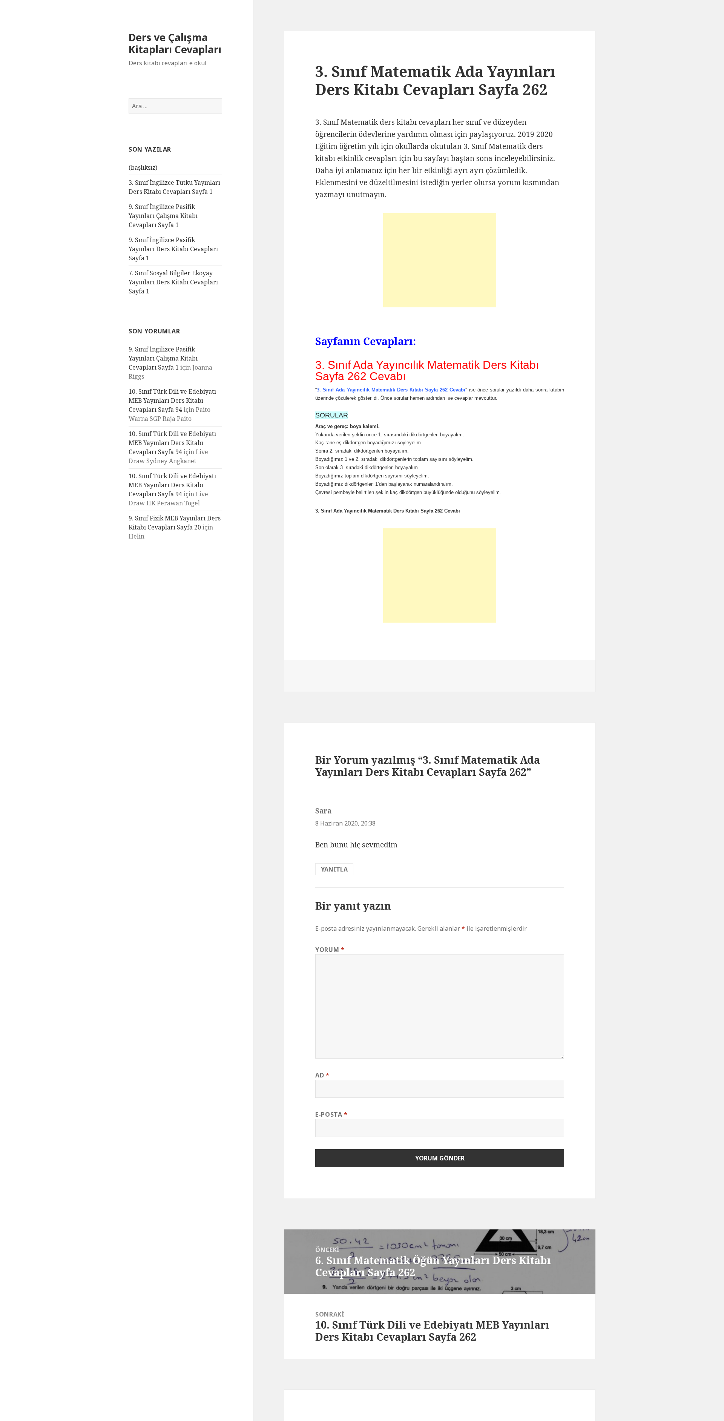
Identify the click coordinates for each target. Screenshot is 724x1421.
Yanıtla (334, 869)
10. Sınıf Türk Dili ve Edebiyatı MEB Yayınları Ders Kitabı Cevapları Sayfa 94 (172, 400)
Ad (322, 1075)
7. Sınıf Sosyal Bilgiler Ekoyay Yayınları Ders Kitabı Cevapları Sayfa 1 (173, 282)
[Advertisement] (439, 260)
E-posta (331, 1114)
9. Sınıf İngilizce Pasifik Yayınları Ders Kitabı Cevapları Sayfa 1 (173, 249)
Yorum (329, 949)
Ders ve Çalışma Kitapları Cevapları (175, 43)
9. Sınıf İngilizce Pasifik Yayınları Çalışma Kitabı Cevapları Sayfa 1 (163, 216)
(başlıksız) (143, 167)
